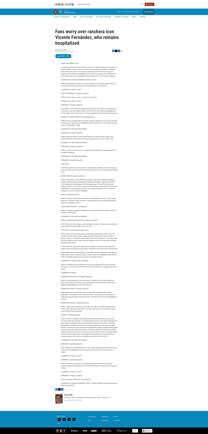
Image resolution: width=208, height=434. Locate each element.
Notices (116, 416)
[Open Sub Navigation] (71, 17)
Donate (150, 4)
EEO (89, 420)
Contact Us (117, 420)
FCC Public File (92, 416)
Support (142, 17)
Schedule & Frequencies (62, 17)
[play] (55, 12)
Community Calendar (122, 17)
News (75, 17)
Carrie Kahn (63, 50)
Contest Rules (104, 416)
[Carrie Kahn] (59, 399)
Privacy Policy (104, 420)
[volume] (60, 12)
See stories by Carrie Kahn (73, 400)
